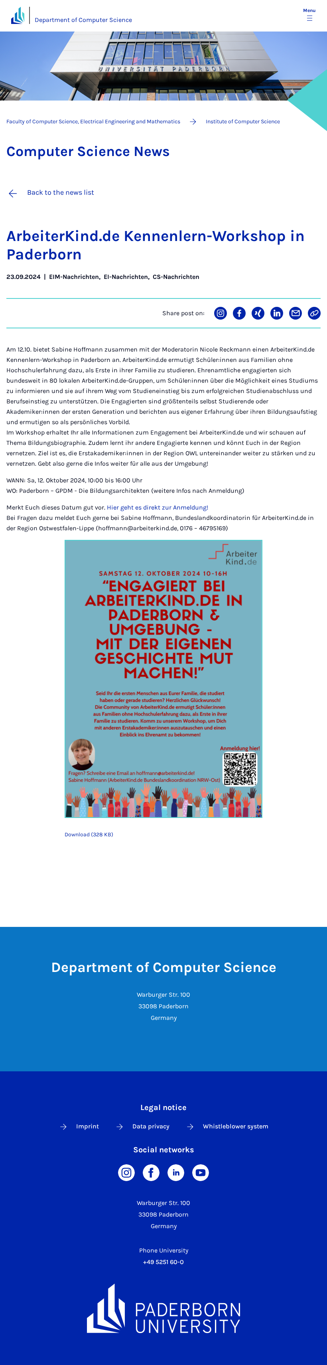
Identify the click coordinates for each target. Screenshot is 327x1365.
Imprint (87, 1126)
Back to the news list (60, 192)
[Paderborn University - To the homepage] (17, 15)
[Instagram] (126, 1172)
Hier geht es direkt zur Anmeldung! (157, 507)
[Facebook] (151, 1172)
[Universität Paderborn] (163, 1308)
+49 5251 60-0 (163, 1262)
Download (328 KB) (89, 834)
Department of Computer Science (83, 20)
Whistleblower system (235, 1126)
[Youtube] (200, 1172)
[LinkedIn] (175, 1172)
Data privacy (150, 1126)
